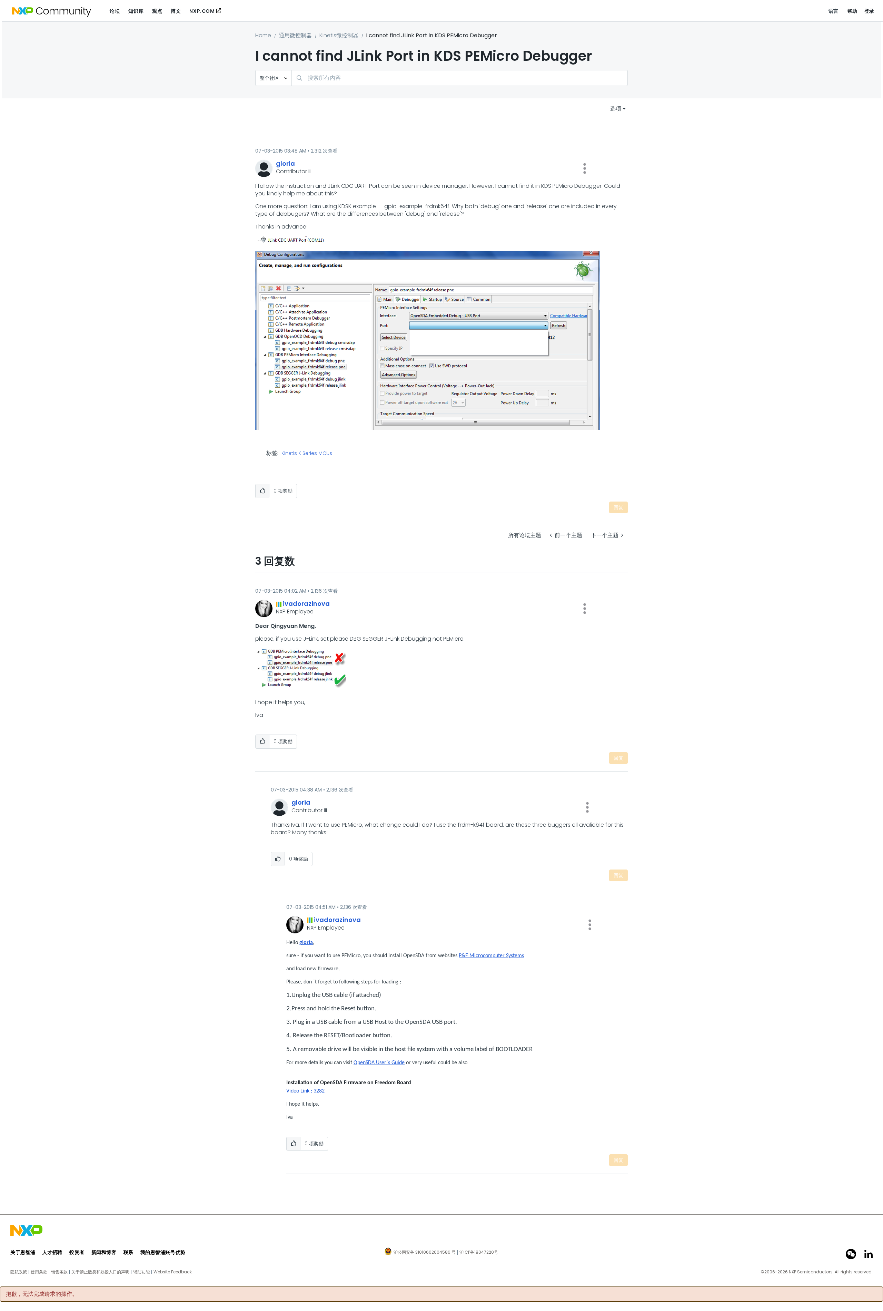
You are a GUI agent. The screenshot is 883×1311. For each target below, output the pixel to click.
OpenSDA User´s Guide (379, 1063)
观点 (157, 11)
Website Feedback (172, 1272)
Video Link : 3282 (305, 1091)
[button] (584, 168)
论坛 (115, 11)
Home (263, 35)
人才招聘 (52, 1252)
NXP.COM (202, 11)
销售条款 (59, 1272)
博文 (176, 11)
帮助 (852, 11)
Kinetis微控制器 (338, 35)
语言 (834, 11)
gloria (306, 942)
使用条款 (39, 1272)
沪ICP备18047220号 (478, 1252)
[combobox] (459, 78)
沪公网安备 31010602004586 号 (425, 1252)
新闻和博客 (104, 1252)
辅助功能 (141, 1272)
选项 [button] (615, 109)
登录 (869, 11)
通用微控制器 (295, 35)
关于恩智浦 (23, 1252)
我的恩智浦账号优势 (163, 1252)
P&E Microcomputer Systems (491, 956)
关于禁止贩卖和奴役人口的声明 (100, 1272)
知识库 (135, 11)
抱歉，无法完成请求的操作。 (42, 1294)
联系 (128, 1252)
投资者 (77, 1252)
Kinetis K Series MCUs (306, 453)
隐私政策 (18, 1272)
